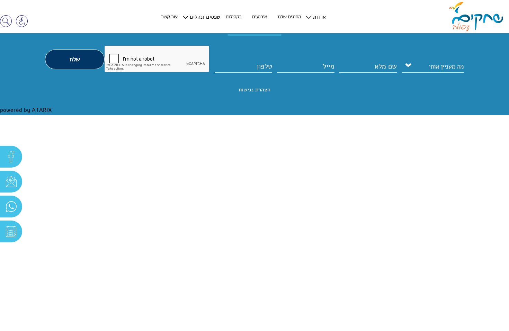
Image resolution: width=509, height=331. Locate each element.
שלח (75, 59)
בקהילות (233, 16)
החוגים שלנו (289, 16)
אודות (319, 17)
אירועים (259, 16)
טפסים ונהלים (205, 17)
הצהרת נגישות (254, 89)
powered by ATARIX (26, 110)
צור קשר (169, 16)
